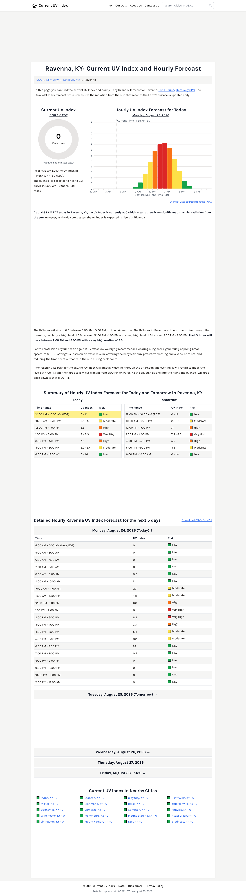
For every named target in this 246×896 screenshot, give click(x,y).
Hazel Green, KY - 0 (184, 815)
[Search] (210, 5)
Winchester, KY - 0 (53, 815)
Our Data (121, 5)
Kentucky (52, 79)
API (111, 5)
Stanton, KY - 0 (94, 797)
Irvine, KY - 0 (49, 797)
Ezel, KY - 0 (135, 821)
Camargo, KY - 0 (95, 809)
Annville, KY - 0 (181, 809)
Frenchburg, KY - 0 (96, 815)
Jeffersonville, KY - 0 (185, 803)
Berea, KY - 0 (136, 803)
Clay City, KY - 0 (138, 797)
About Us (136, 5)
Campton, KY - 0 (138, 809)
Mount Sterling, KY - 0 (142, 815)
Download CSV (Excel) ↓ (197, 520)
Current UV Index (53, 5)
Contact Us (152, 5)
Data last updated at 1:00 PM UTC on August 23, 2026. (123, 891)
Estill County (71, 79)
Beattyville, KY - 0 (183, 797)
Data (121, 886)
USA (39, 79)
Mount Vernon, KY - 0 (98, 821)
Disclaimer (135, 886)
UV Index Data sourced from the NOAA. (190, 201)
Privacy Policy (154, 886)
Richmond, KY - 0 (95, 803)
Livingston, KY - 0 (52, 821)
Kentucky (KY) (185, 90)
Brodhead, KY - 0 (182, 821)
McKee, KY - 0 (50, 803)
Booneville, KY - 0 (52, 809)
